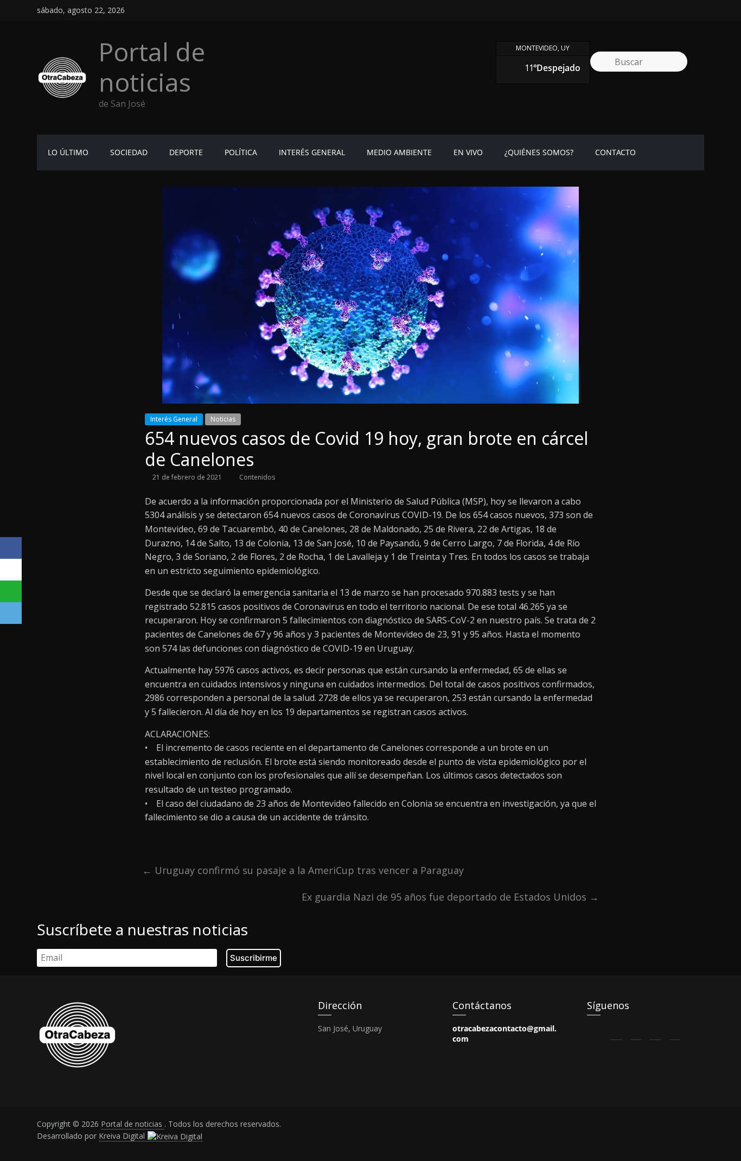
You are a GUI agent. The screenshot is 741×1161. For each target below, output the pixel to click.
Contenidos (257, 477)
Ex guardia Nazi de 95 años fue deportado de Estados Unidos (450, 896)
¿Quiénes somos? (538, 152)
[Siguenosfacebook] (640, 10)
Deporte (186, 152)
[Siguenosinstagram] (679, 10)
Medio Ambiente (399, 152)
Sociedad (129, 152)
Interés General (312, 152)
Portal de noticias (152, 66)
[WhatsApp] (11, 591)
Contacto (615, 152)
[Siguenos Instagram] (655, 1031)
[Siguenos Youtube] (674, 1031)
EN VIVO (468, 152)
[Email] (11, 613)
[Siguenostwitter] (659, 10)
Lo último (68, 152)
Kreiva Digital (123, 1136)
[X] (11, 569)
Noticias (222, 419)
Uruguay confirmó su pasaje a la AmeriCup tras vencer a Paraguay (303, 870)
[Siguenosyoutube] (698, 10)
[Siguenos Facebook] (616, 1031)
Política (241, 152)
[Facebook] (11, 548)
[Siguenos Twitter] (635, 1031)
